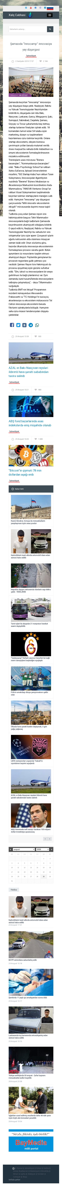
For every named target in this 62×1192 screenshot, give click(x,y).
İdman (15, 1174)
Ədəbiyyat (31, 1174)
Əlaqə (24, 1177)
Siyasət (20, 1168)
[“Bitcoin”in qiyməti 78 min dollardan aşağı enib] (31, 456)
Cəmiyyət (16, 1177)
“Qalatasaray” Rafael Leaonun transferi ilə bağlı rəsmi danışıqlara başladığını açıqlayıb (30, 659)
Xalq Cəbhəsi (17, 15)
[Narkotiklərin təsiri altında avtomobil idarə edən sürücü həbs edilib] (31, 907)
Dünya (38, 1168)
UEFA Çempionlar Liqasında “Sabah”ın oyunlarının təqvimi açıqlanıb (27, 762)
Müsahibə (45, 1171)
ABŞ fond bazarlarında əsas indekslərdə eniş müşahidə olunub (30, 423)
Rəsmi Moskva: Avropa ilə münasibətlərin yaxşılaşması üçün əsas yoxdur (28, 522)
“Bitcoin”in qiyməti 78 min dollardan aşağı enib (25, 472)
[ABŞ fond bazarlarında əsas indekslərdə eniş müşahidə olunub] (31, 407)
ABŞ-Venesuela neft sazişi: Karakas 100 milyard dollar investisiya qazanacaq (30, 830)
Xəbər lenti (19, 489)
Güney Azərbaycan (20, 1171)
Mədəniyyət (34, 1171)
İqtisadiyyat (31, 56)
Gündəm (40, 1174)
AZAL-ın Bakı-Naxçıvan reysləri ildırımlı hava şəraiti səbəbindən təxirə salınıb (28, 372)
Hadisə (46, 1168)
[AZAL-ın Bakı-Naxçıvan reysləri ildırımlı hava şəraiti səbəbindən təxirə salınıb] (31, 354)
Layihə (22, 1174)
